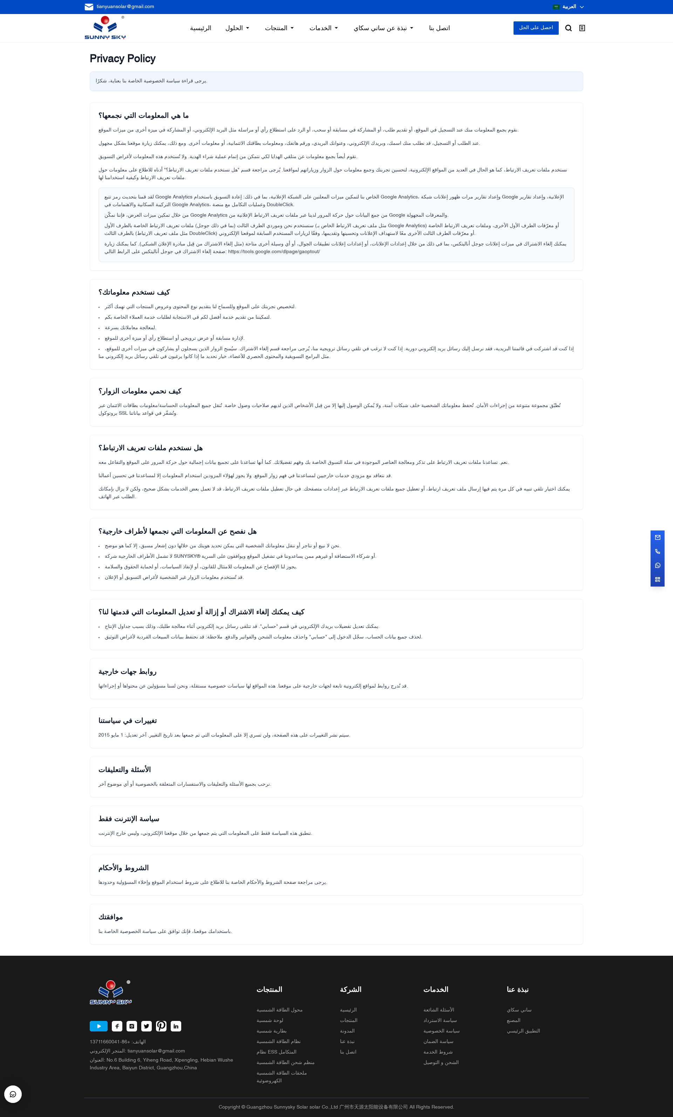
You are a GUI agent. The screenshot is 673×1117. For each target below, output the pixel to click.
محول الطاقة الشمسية (280, 1010)
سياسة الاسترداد (440, 1020)
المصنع (514, 1020)
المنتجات (349, 1020)
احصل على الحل (536, 28)
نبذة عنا (347, 1042)
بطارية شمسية (272, 1031)
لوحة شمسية (270, 1020)
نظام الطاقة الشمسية (279, 1042)
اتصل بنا (348, 1052)
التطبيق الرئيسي (523, 1031)
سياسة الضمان (438, 1042)
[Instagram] (132, 1026)
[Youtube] (99, 1026)
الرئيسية (348, 1010)
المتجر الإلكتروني (137, 1051)
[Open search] (569, 28)
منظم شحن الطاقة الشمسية (286, 1063)
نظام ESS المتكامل (277, 1052)
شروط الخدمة (438, 1052)
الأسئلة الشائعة (438, 1010)
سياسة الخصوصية (441, 1031)
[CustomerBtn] (13, 1094)
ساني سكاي (519, 1010)
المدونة (347, 1031)
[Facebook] (117, 1026)
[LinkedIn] (176, 1026)
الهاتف (118, 1042)
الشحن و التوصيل (441, 1063)
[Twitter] (146, 1026)
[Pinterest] (161, 1026)
